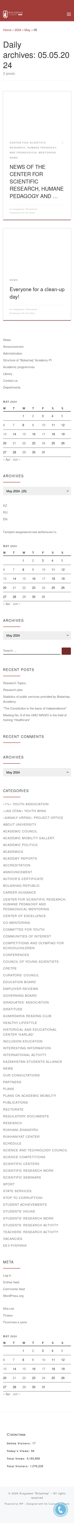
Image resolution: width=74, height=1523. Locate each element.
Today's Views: (19, 1451)
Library (7, 373)
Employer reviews (20, 988)
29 (24, 452)
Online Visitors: (19, 1443)
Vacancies (12, 1238)
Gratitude (13, 1009)
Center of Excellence (24, 916)
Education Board (19, 982)
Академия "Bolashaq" (25, 209)
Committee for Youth (24, 929)
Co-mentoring (16, 922)
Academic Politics (20, 845)
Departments (12, 387)
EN (5, 519)
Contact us (10, 380)
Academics (13, 851)
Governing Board (20, 995)
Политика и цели (15, 1322)
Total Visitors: (18, 1466)
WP (21, 1503)
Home (7, 30)
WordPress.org (13, 1295)
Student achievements (25, 1204)
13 (4, 434)
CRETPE (10, 968)
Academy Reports (20, 858)
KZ (5, 505)
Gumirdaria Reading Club (27, 1016)
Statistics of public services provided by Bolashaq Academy (36, 699)
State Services (17, 1191)
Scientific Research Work (28, 1170)
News (7, 339)
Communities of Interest (27, 936)
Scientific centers (21, 1163)
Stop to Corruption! (23, 1197)
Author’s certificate (23, 878)
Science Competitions (24, 1157)
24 (43, 443)
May (27, 30)
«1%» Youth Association (26, 804)
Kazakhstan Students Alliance (32, 1061)
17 (43, 434)
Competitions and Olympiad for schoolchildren (33, 945)
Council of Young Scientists (31, 961)
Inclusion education (23, 1041)
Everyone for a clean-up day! (37, 292)
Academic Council (20, 831)
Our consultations (21, 1075)
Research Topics (14, 683)
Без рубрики (15, 1245)
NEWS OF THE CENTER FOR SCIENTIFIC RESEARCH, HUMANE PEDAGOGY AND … (37, 181)
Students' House (19, 1211)
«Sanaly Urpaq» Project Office (33, 817)
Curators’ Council (21, 975)
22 (24, 443)
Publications (15, 1102)
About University (19, 824)
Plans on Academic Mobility (29, 1095)
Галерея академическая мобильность (30, 532)
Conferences (16, 954)
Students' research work (28, 1218)
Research (12, 1123)
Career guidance (19, 892)
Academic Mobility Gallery (28, 838)
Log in (7, 1275)
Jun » (16, 459)
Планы (8, 1315)
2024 (18, 30)
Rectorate (13, 1109)
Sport (9, 1184)
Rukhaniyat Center (21, 1136)
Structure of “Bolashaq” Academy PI (27, 360)
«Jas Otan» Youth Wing (24, 811)
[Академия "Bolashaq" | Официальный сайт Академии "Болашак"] (13, 13)
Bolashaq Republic (21, 885)
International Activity (24, 1055)
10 (43, 425)
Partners (12, 1082)
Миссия (8, 1308)
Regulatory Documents (26, 1116)
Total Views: (17, 1458)
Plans (8, 1089)
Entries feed (11, 1282)
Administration (12, 353)
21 (14, 443)
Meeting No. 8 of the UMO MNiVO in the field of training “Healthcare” (35, 717)
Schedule (12, 1143)
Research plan (13, 689)
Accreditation (16, 865)
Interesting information (27, 1048)
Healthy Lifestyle (20, 1022)
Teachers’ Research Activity (30, 1232)
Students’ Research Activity (30, 1225)
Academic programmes (19, 367)
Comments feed (14, 1289)
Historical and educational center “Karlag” (30, 1031)
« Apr (6, 459)
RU (5, 512)
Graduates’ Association (26, 1002)
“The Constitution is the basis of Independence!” (35, 708)
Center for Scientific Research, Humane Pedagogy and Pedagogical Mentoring (34, 904)
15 (24, 434)
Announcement (13, 346)
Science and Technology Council (35, 1150)
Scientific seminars (22, 1177)
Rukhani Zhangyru (20, 1129)
